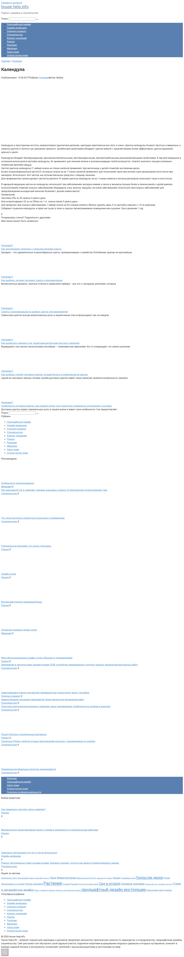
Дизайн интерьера (17, 28)
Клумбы (109, 878)
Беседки (46, 878)
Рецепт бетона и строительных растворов (23, 734)
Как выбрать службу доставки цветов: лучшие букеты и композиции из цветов (44, 374)
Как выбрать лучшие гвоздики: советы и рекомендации (31, 280)
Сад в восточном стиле (88, 884)
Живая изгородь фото (86, 878)
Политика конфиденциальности (24, 792)
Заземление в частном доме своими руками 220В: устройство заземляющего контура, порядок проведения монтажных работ (69, 664)
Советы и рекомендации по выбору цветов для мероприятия (34, 311)
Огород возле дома (17, 55)
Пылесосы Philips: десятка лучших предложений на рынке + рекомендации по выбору (48, 741)
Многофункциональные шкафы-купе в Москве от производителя (36, 657)
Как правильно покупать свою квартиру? (23, 809)
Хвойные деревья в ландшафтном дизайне (64, 890)
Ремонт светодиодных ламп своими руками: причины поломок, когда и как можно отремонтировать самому (60, 863)
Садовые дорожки (132, 883)
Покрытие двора (149, 878)
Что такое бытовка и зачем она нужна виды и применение (33, 518)
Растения (12, 45)
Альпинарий (23, 878)
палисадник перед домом (159, 890)
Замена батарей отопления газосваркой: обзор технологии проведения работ (42, 699)
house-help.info (15, 6)
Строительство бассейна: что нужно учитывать (26, 546)
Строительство (15, 34)
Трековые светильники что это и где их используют (29, 852)
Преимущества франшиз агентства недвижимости (28, 769)
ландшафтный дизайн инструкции (113, 889)
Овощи (116, 878)
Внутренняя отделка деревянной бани (21, 602)
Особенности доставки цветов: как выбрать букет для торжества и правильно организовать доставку (56, 406)
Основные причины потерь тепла (19, 630)
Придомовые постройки (13, 884)
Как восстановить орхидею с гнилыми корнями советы (31, 249)
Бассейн (39, 878)
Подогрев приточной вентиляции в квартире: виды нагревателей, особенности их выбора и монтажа (55, 706)
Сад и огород (109, 884)
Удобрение (44, 890)
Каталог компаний (17, 38)
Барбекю (32, 878)
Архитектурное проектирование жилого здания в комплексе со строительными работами (49, 830)
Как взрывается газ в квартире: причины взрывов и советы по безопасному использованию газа (54, 490)
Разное (11, 41)
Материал (12, 48)
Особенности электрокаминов (17, 483)
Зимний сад (101, 878)
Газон (53, 877)
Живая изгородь (66, 877)
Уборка (36, 890)
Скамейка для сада (165, 884)
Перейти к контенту (11, 2)
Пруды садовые (34, 884)
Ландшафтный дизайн (19, 24)
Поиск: (5, 18)
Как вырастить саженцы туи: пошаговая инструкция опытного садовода (40, 343)
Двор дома (13, 52)
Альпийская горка (9, 878)
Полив (167, 878)
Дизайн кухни (8, 574)
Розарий (66, 884)
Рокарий (74, 884)
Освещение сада (128, 878)
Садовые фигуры (151, 884)
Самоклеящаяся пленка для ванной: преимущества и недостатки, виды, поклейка (45, 692)
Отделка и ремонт (16, 31)
